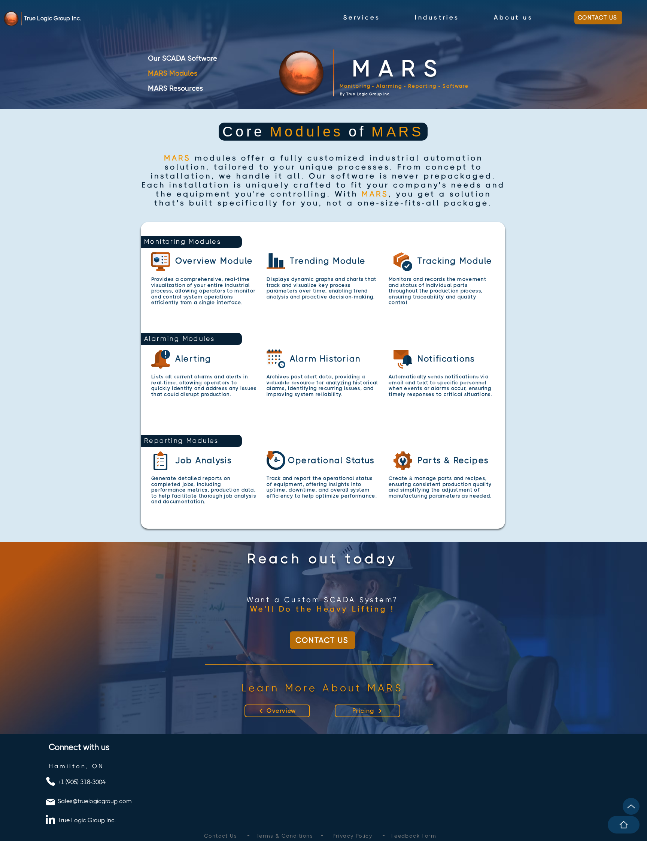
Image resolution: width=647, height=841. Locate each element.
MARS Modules (172, 73)
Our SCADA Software (182, 58)
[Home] (624, 825)
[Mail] (50, 802)
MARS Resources (175, 88)
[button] (362, 17)
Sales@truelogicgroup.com (95, 801)
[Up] (631, 806)
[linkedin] (50, 819)
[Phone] (51, 781)
